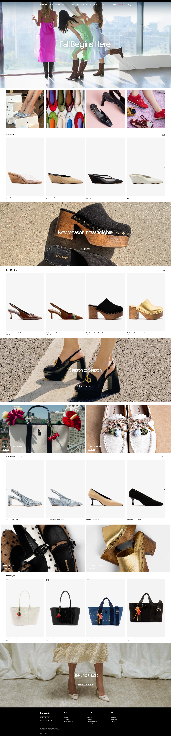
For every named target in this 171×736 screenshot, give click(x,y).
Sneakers (146, 129)
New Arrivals (114, 719)
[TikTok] (51, 720)
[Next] (97, 1)
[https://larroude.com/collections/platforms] (85, 370)
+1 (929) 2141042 (47, 717)
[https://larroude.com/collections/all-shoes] (85, 45)
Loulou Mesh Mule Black (92, 197)
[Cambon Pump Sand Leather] (105, 489)
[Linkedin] (46, 720)
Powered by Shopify (44, 733)
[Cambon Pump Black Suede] (146, 489)
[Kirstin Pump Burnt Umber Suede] (65, 302)
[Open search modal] (126, 4)
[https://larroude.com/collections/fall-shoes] (85, 234)
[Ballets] (65, 109)
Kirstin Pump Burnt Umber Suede (54, 332)
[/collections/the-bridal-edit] (85, 675)
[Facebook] (44, 720)
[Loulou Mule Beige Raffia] (65, 167)
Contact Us (66, 717)
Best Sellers (113, 717)
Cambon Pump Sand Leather (93, 519)
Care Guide (66, 719)
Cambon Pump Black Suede (134, 519)
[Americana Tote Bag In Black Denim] (146, 608)
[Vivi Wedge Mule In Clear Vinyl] (25, 167)
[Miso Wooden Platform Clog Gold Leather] (146, 302)
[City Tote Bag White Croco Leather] (25, 608)
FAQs (65, 715)
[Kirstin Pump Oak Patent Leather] (25, 302)
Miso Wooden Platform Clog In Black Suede (97, 332)
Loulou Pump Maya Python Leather (55, 519)
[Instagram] (41, 720)
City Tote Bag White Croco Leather (15, 639)
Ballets (65, 129)
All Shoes (113, 715)
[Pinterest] (49, 720)
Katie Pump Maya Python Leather (14, 519)
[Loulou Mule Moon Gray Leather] (146, 167)
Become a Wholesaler (92, 723)
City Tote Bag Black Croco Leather (55, 639)
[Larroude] (43, 4)
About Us (90, 717)
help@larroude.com (45, 716)
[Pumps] (105, 109)
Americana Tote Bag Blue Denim (94, 639)
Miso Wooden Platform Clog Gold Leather (137, 332)
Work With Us (90, 719)
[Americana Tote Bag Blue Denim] (105, 608)
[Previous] (74, 1)
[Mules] (25, 109)
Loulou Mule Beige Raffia (52, 197)
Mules (25, 129)
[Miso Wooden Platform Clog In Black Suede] (105, 302)
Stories (89, 715)
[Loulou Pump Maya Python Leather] (65, 489)
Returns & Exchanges (68, 721)
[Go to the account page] (128, 4)
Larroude (49, 728)
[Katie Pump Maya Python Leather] (25, 489)
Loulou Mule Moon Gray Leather (135, 197)
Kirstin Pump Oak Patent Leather (14, 332)
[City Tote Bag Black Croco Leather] (65, 608)
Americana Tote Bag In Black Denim (136, 639)
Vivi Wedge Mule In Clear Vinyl (14, 197)
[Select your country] (123, 4)
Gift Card (113, 721)
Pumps (105, 129)
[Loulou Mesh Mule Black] (105, 167)
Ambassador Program (92, 721)
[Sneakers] (146, 109)
